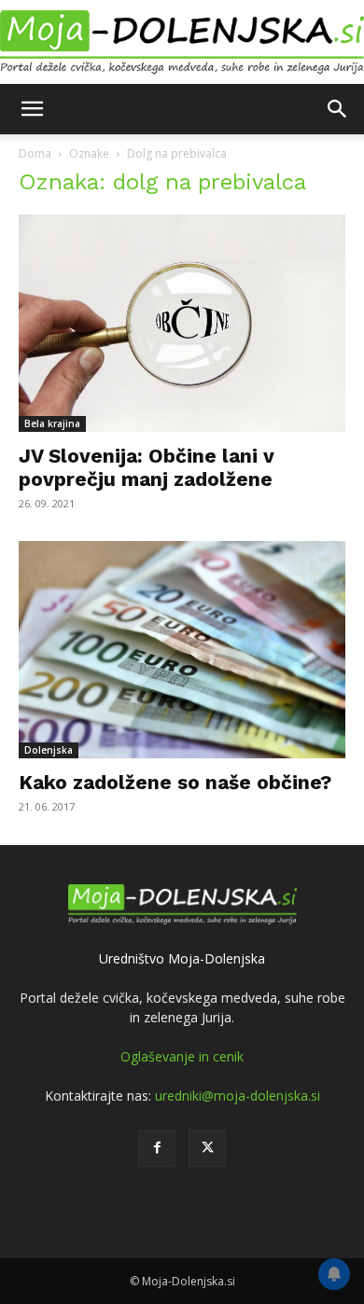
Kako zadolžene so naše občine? (175, 782)
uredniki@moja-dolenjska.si (237, 1095)
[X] (207, 1148)
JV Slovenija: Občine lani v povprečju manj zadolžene (146, 467)
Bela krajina (52, 423)
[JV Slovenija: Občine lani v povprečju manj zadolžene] (182, 323)
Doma (35, 153)
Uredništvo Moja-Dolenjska (182, 958)
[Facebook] (156, 1148)
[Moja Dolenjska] (182, 43)
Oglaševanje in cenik (182, 1056)
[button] (32, 109)
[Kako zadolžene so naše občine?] (182, 649)
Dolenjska (48, 749)
